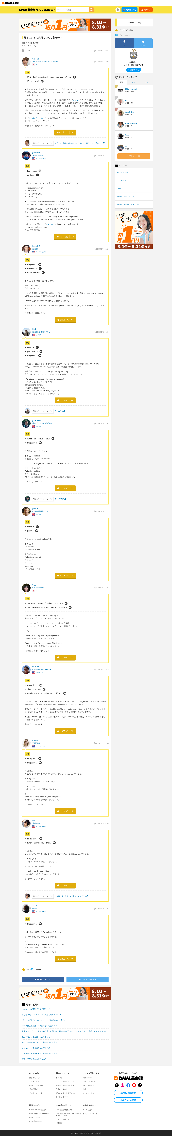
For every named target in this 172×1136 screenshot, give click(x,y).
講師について (87, 1078)
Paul (126, 100)
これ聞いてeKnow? (63, 1097)
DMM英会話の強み (36, 1085)
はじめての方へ (35, 1078)
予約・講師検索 (88, 1085)
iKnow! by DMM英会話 (37, 1110)
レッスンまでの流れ (90, 1081)
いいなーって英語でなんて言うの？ (36, 1009)
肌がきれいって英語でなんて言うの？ (37, 1037)
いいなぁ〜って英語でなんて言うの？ (37, 1048)
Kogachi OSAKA (131, 123)
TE (126, 146)
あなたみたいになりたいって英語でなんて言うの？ (42, 1014)
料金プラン (60, 1078)
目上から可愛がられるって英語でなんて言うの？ (41, 1053)
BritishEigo (59, 411)
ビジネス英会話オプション (66, 1093)
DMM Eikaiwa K (131, 89)
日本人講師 (33, 1089)
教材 (84, 1089)
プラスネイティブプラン (65, 1081)
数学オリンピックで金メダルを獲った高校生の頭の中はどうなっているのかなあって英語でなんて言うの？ (64, 1031)
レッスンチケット (89, 1093)
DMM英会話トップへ (125, 196)
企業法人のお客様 (128, 1093)
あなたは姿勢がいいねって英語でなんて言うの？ (41, 1042)
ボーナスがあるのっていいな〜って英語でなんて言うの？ (45, 1020)
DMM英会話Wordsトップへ (128, 204)
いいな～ (76, 100)
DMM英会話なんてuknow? (39, 1113)
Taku (127, 135)
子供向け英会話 (61, 1089)
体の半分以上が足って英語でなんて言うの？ (39, 1025)
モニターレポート (35, 1093)
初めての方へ (122, 172)
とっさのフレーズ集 (90, 1113)
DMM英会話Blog (35, 1121)
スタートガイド (35, 1081)
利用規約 (120, 188)
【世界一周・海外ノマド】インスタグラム (70, 896)
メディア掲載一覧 (62, 1119)
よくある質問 (122, 180)
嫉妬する (49, 224)
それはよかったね (36, 118)
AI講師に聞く (131, 9)
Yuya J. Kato (129, 112)
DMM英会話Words (36, 1117)
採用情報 (59, 1123)
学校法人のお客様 (128, 1100)
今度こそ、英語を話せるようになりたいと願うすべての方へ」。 (78, 143)
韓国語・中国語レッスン (65, 1085)
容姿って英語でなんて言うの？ (34, 1059)
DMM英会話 (59, 499)
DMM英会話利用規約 (64, 1110)
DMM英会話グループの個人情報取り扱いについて (68, 1114)
